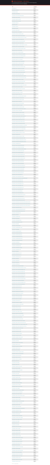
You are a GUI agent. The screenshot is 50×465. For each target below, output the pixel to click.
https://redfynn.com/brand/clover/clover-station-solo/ (17, 291)
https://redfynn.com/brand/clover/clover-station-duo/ (17, 293)
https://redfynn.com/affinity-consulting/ (16, 397)
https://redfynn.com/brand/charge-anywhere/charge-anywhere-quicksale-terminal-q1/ (21, 205)
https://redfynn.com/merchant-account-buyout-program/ (18, 103)
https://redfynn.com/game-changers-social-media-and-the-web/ (19, 322)
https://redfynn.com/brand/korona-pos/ (16, 134)
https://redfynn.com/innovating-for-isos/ (16, 300)
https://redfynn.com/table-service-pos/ (16, 344)
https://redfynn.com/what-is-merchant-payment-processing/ (18, 123)
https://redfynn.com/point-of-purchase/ (16, 428)
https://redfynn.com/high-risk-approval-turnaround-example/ (18, 35)
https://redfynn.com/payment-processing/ (16, 435)
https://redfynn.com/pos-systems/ (15, 373)
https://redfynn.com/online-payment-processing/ (17, 441)
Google (34, 2)
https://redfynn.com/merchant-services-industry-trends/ (18, 39)
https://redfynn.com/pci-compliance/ (16, 388)
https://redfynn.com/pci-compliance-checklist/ (17, 419)
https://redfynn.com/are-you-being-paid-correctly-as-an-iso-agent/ (19, 37)
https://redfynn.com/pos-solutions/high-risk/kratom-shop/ (18, 150)
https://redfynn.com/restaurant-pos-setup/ (16, 331)
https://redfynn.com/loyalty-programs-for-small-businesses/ (18, 408)
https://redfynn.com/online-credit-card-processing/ (17, 450)
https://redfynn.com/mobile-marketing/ (16, 448)
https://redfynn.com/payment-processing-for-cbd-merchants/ (18, 88)
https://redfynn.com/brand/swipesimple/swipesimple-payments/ (18, 209)
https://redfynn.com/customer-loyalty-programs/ (17, 415)
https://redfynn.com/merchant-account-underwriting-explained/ (18, 55)
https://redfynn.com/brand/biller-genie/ (16, 216)
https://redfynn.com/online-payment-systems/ (17, 393)
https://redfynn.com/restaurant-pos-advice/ (16, 335)
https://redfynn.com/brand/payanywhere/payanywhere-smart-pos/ (19, 141)
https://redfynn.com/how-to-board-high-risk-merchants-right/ (18, 81)
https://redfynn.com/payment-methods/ (16, 430)
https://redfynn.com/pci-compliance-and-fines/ (17, 311)
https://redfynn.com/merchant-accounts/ (16, 457)
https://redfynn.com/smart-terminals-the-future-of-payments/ (18, 320)
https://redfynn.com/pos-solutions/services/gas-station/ (18, 172)
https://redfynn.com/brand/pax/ (15, 251)
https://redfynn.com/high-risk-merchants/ (16, 19)
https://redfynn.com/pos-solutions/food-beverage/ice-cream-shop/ (19, 267)
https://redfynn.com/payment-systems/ (16, 377)
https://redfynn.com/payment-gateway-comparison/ (17, 437)
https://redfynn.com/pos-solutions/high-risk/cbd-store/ (17, 152)
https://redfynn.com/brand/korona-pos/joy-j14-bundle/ (17, 130)
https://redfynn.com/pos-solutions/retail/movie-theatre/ (18, 176)
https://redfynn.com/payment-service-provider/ (17, 366)
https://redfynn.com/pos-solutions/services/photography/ (18, 163)
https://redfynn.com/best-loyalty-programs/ (16, 406)
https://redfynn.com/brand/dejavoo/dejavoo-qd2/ (17, 236)
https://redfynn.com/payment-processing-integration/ (17, 313)
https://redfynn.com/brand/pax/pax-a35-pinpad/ (17, 247)
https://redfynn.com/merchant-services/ (16, 461)
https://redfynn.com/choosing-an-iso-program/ (17, 302)
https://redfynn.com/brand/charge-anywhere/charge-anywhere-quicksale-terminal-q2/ (21, 203)
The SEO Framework (16, 463)
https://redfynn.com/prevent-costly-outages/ (16, 298)
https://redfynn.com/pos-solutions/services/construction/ (18, 161)
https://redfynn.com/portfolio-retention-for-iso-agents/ (17, 79)
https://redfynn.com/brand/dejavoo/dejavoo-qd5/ (17, 240)
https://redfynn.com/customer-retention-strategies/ (17, 417)
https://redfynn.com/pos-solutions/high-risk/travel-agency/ (18, 156)
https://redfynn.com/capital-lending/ (16, 13)
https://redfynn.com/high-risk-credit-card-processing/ (17, 353)
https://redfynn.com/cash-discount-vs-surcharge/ (17, 92)
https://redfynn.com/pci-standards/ (15, 362)
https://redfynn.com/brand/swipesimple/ (16, 225)
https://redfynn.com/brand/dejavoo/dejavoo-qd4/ (17, 238)
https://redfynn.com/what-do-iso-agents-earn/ (17, 101)
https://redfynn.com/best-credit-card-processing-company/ (18, 395)
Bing (35, 2)
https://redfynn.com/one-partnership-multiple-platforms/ (18, 15)
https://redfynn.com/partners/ (15, 26)
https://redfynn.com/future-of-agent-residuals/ (17, 90)
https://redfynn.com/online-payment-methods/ (17, 439)
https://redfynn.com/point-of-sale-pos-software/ (17, 386)
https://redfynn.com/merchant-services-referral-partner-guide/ (18, 66)
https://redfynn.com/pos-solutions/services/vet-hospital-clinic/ (18, 165)
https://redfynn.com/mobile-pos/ (15, 340)
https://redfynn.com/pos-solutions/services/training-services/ (18, 154)
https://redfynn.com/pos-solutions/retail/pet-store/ (17, 174)
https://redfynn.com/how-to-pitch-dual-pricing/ (17, 50)
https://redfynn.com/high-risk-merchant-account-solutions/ (18, 114)
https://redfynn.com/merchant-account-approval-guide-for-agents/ (19, 77)
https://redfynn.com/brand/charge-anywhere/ (17, 207)
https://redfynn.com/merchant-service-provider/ (17, 459)
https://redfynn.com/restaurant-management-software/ (18, 351)
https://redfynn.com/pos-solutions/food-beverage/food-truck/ (18, 271)
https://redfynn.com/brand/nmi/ (15, 214)
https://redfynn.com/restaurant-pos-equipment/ (17, 333)
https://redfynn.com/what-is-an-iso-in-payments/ (17, 59)
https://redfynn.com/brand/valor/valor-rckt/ (16, 256)
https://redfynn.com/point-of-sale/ (15, 364)
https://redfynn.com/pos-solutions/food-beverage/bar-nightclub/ (18, 278)
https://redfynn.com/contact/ (15, 28)
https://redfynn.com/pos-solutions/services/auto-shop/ (17, 196)
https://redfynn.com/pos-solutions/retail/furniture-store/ (18, 187)
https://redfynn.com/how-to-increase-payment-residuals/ (18, 46)
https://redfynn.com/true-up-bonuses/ (16, 17)
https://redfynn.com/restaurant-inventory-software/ (17, 342)
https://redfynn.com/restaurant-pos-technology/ (17, 346)
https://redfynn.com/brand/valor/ (15, 258)
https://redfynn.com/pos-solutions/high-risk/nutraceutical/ (18, 145)
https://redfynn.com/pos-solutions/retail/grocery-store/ (17, 183)
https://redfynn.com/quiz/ (14, 24)
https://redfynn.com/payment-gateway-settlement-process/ (18, 121)
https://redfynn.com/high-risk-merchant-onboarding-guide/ (18, 61)
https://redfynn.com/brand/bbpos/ (15, 229)
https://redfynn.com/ (14, 8)
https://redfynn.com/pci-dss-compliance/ (16, 384)
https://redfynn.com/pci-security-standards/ (16, 426)
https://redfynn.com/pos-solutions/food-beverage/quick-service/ (19, 282)
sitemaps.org (25, 3)
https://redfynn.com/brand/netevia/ (15, 260)
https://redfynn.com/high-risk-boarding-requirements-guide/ (18, 70)
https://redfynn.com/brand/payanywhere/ (16, 143)
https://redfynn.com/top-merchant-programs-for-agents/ (18, 99)
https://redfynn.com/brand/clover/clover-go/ (16, 289)
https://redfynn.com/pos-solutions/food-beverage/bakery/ (18, 280)
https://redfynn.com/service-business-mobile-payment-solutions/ (19, 108)
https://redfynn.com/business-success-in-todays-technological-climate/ (19, 324)
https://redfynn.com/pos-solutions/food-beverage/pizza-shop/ (18, 269)
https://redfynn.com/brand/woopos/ (15, 218)
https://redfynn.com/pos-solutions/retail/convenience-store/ (18, 198)
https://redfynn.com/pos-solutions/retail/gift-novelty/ (17, 185)
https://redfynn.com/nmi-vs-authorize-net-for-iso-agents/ (18, 68)
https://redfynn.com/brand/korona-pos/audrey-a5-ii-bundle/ (18, 132)
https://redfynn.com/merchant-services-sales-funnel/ (17, 57)
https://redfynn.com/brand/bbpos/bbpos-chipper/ (17, 227)
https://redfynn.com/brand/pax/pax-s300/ (16, 249)
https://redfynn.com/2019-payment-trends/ (16, 309)
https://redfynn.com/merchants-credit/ (16, 404)
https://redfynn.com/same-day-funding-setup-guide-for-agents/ (18, 48)
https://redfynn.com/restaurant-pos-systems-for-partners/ (18, 112)
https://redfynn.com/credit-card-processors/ (16, 355)
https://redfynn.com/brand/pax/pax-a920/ (16, 245)
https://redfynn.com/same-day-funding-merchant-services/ (18, 119)
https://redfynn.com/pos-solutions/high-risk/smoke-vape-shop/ (18, 194)
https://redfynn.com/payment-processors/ (16, 375)
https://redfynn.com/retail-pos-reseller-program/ (17, 110)
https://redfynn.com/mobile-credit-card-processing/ (17, 446)
